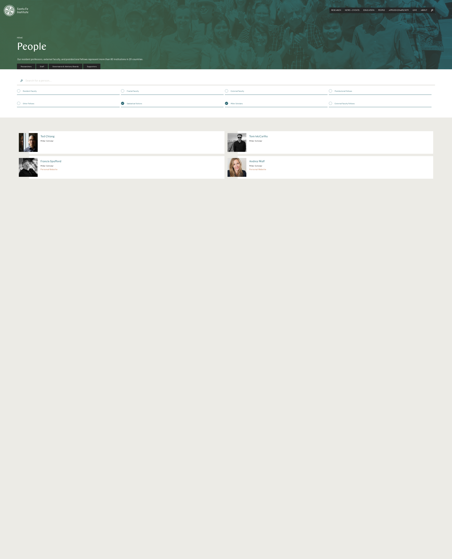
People (381, 10)
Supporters (92, 66)
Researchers (26, 66)
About (424, 10)
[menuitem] (26, 66)
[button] (336, 10)
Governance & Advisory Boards (65, 66)
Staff (42, 66)
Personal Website (48, 169)
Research (336, 10)
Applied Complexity (399, 10)
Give (415, 10)
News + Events (352, 10)
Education (368, 10)
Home (20, 38)
